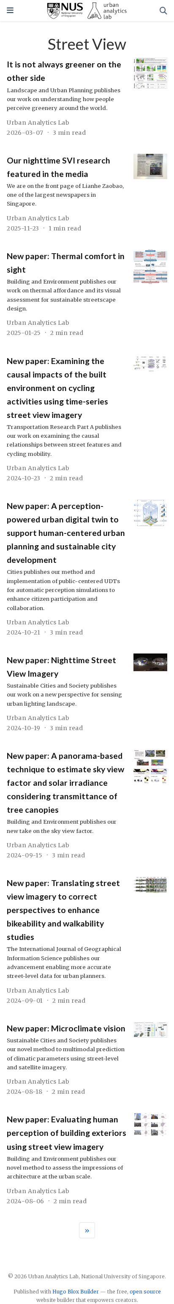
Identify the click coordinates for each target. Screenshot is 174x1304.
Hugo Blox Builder (75, 1291)
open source (145, 1291)
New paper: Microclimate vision (66, 1028)
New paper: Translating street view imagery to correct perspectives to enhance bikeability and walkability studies (63, 910)
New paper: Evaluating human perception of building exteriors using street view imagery (66, 1132)
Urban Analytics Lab (38, 122)
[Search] (163, 11)
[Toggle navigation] (10, 10)
